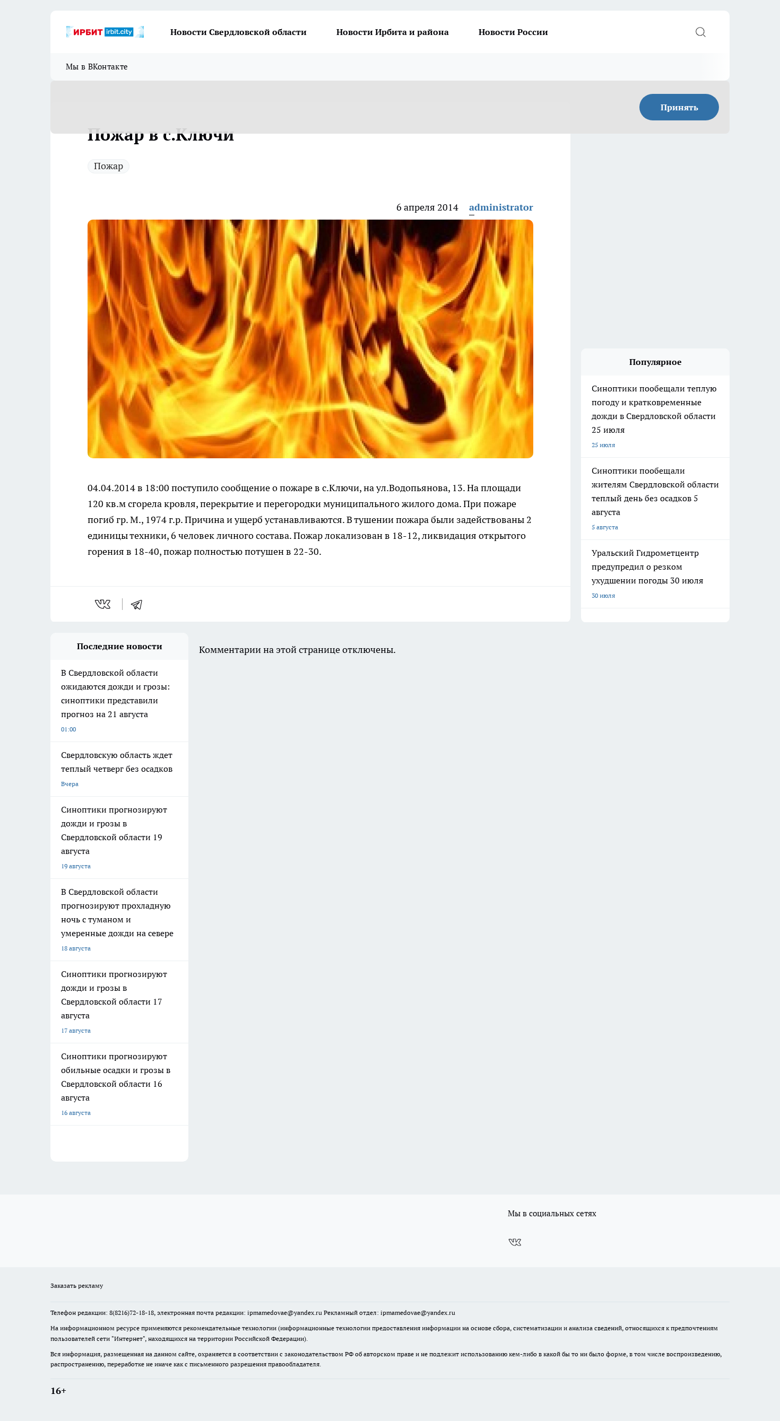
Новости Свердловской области (238, 32)
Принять (679, 107)
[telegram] (140, 604)
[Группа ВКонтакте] (514, 1242)
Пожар (108, 166)
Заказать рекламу (76, 1285)
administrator (501, 207)
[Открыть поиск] (700, 31)
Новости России (513, 32)
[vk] (103, 604)
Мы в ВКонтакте (97, 67)
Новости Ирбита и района (392, 32)
